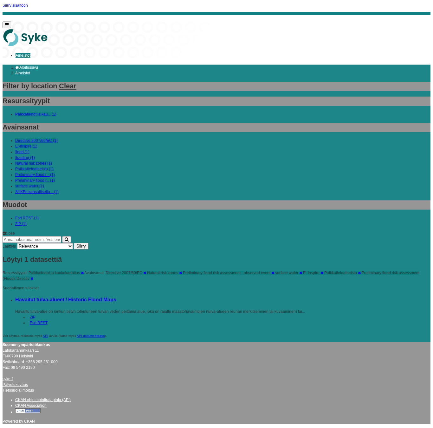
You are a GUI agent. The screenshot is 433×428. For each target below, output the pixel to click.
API (45, 335)
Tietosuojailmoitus (18, 390)
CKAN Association (31, 405)
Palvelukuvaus (15, 384)
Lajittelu (9, 246)
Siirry (81, 246)
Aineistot (23, 55)
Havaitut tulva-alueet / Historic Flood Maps (65, 299)
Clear (67, 86)
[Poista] (82, 273)
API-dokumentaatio (91, 335)
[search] (66, 239)
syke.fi (8, 379)
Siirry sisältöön (15, 5)
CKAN (29, 421)
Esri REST (39, 323)
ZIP (33, 317)
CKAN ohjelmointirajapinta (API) (43, 400)
